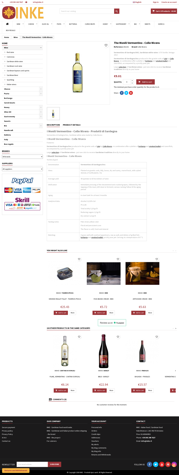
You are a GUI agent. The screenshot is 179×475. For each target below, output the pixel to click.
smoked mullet (162, 61)
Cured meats (90, 24)
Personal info (96, 427)
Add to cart (145, 82)
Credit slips (95, 434)
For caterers (52, 441)
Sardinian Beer (12, 75)
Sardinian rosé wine (14, 66)
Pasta (59, 24)
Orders (94, 431)
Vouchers (95, 441)
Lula (165, 58)
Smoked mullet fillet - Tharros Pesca (65, 299)
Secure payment (8, 427)
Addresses (95, 437)
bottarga (148, 61)
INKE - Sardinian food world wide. (59, 427)
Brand (134, 47)
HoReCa (161, 24)
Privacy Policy (7, 434)
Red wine (10, 52)
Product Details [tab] (71, 124)
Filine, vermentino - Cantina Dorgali (65, 376)
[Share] (122, 93)
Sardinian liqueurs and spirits (18, 70)
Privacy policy (7, 431)
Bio (135, 24)
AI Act (4, 437)
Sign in (156, 2)
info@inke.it (38, 2)
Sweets (147, 24)
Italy (6, 139)
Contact (140, 421)
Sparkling (10, 80)
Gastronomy (121, 24)
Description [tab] (53, 124)
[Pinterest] (131, 93)
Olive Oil (45, 24)
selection (122, 67)
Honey (105, 24)
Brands (6, 151)
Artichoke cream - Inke (142, 299)
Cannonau (10, 57)
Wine (18, 24)
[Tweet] (126, 93)
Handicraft (8, 130)
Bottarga (73, 24)
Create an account (169, 2)
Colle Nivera (107, 146)
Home (5, 43)
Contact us (6, 441)
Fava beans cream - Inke (103, 299)
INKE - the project (53, 437)
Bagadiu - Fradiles (142, 376)
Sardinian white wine (15, 61)
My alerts (95, 444)
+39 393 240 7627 (16, 2)
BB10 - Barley (103, 376)
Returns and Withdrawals (101, 454)
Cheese (31, 24)
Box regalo (10, 30)
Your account (98, 421)
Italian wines (11, 84)
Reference (118, 47)
